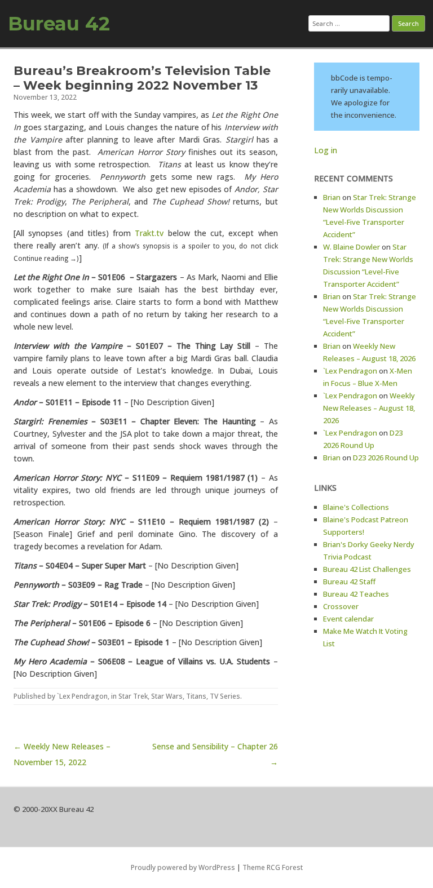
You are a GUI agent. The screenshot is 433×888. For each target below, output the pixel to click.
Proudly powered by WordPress (183, 867)
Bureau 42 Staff (349, 581)
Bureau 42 (59, 23)
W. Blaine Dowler (351, 247)
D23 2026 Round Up (386, 457)
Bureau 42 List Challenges (367, 569)
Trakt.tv (149, 233)
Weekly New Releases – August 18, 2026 (369, 407)
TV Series (225, 696)
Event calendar (348, 619)
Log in (325, 150)
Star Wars (167, 696)
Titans (196, 696)
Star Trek (133, 696)
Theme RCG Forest (272, 867)
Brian (332, 197)
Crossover (341, 606)
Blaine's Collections (356, 507)
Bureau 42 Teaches (356, 594)
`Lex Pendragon (82, 696)
